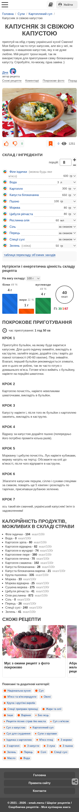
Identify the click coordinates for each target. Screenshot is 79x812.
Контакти (39, 790)
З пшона (68, 746)
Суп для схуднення (18, 733)
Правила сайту (39, 783)
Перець (28, 752)
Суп (41, 690)
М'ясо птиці (46, 739)
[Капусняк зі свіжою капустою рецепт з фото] (39, 112)
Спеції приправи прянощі (22, 709)
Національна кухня (19, 690)
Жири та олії (53, 709)
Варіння (26, 715)
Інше (10, 715)
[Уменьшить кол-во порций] (74, 165)
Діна (5, 72)
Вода (26, 758)
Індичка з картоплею (19, 739)
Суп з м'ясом (61, 721)
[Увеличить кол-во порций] (74, 159)
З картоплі (13, 746)
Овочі (47, 696)
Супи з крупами (47, 733)
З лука (51, 746)
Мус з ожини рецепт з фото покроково (27, 665)
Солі (43, 752)
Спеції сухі (60, 752)
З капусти (33, 746)
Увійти (68, 4)
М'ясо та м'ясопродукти (21, 696)
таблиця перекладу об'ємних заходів (30, 255)
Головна (39, 775)
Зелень (11, 752)
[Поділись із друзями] (75, 781)
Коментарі (32, 80)
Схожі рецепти (11, 80)
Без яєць (43, 715)
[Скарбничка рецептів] (50, 4)
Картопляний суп (43, 727)
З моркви (66, 739)
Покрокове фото (53, 80)
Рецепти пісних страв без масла (26, 721)
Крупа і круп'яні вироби (21, 703)
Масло (11, 758)
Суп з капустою (15, 727)
